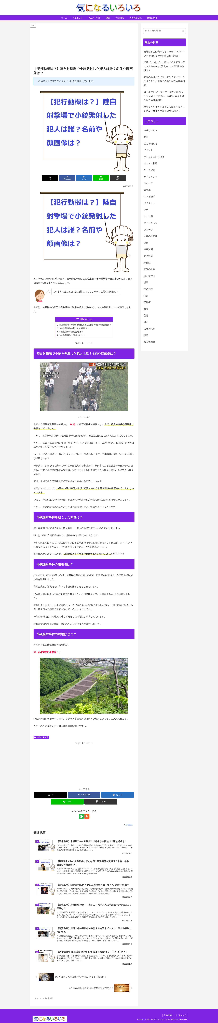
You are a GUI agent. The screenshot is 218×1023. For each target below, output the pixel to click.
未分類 (38, 737)
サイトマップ (180, 1015)
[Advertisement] (84, 45)
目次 (82, 319)
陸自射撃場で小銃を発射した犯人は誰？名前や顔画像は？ (85, 325)
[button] (118, 178)
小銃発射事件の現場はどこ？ (72, 335)
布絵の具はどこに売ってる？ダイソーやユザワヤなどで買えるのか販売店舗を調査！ (164, 81)
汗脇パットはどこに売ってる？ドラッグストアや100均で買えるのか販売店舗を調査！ (164, 66)
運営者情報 (168, 1015)
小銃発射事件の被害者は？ (71, 332)
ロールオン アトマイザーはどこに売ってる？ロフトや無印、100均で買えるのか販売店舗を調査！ (164, 96)
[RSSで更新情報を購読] (86, 816)
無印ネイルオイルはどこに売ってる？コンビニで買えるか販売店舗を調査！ (164, 108)
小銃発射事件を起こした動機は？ (74, 328)
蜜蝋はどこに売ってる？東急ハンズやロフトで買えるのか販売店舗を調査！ (164, 53)
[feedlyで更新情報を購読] (81, 816)
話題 (46, 737)
